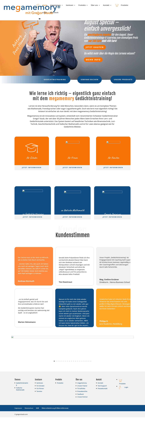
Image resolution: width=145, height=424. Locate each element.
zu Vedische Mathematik (72, 210)
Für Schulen (40, 386)
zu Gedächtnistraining (32, 214)
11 (73, 361)
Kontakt (106, 5)
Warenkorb (54, 13)
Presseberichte (82, 391)
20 (90, 361)
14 (79, 361)
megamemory (55, 5)
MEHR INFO (93, 59)
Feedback (80, 394)
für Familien (113, 158)
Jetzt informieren (31, 167)
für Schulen (31, 158)
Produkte (82, 5)
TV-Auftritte (81, 388)
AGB (37, 408)
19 (88, 361)
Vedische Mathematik (20, 389)
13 (77, 361)
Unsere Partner (82, 397)
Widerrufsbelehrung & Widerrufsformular (55, 408)
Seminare (69, 5)
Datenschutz (29, 408)
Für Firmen (40, 388)
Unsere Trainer (82, 386)
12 (75, 361)
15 (81, 361)
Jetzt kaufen (95, 47)
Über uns (94, 5)
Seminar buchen (89, 79)
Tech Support (102, 386)
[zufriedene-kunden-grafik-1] (72, 337)
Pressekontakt (102, 388)
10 (71, 361)
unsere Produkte (123, 79)
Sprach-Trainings (112, 214)
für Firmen (72, 158)
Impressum (18, 408)
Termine (39, 391)
